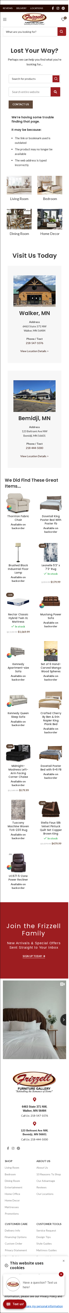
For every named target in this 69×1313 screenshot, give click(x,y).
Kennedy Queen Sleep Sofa (18, 715)
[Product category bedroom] (49, 189)
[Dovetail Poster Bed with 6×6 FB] (50, 753)
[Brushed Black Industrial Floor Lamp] (18, 552)
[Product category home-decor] (49, 223)
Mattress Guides (46, 1250)
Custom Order (13, 1243)
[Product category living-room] (19, 189)
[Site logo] (34, 19)
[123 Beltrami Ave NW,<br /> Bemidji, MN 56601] (34, 1124)
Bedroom (10, 1174)
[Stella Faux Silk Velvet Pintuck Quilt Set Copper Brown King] (50, 810)
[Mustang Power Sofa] (50, 601)
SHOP (8, 1161)
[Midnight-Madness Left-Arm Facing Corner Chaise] (18, 753)
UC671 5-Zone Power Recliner (18, 878)
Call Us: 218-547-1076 (34, 1115)
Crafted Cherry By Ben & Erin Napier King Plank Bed (50, 718)
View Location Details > (34, 351)
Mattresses (12, 1207)
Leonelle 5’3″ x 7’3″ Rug (51, 567)
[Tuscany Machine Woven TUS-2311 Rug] (18, 810)
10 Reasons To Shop (48, 1174)
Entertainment (13, 1187)
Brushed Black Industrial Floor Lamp (18, 569)
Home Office (12, 1193)
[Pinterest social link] (63, 8)
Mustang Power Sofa (50, 616)
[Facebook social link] (53, 8)
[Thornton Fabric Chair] (18, 503)
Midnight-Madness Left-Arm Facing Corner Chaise (18, 771)
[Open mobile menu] (5, 19)
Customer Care (16, 1224)
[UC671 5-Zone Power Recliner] (18, 863)
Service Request (46, 1230)
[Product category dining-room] (19, 223)
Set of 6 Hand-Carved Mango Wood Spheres (51, 667)
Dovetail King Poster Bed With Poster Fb (50, 519)
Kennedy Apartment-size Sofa (18, 667)
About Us (43, 1161)
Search (62, 31)
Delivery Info (12, 1230)
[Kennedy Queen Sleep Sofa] (18, 700)
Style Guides (44, 1243)
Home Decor (12, 1200)
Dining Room (12, 1180)
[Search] (55, 91)
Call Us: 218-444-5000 (34, 1139)
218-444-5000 (34, 447)
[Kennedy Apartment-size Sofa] (18, 651)
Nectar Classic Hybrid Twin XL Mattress (18, 618)
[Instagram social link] (57, 8)
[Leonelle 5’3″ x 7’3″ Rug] (50, 552)
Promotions (12, 1213)
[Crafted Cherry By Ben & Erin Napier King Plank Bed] (50, 700)
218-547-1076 (34, 343)
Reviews (41, 1187)
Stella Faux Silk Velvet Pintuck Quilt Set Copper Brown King (51, 828)
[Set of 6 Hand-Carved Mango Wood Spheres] (50, 651)
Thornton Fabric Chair (18, 518)
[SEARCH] (56, 78)
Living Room (12, 1167)
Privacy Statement (16, 1250)
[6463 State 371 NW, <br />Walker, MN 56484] (34, 1099)
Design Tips (43, 1237)
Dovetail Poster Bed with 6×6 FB (50, 767)
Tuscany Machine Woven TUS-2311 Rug (18, 826)
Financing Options (16, 1237)
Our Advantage (45, 1180)
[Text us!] (14, 1305)
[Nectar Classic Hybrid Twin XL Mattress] (18, 601)
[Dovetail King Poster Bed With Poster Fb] (50, 503)
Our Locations (44, 1193)
